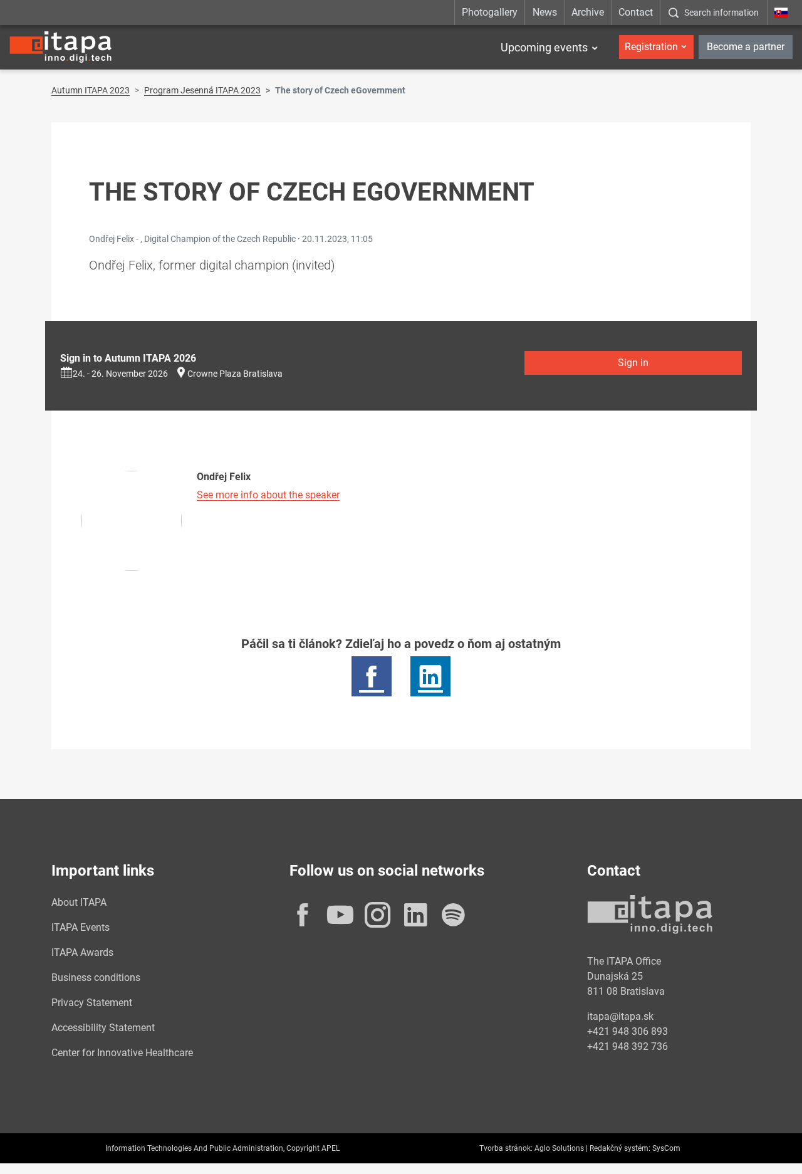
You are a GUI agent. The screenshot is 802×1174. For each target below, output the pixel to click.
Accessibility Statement (103, 1028)
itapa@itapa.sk (620, 1016)
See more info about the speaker (268, 495)
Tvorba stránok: (506, 1148)
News (545, 12)
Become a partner (745, 47)
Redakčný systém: (620, 1148)
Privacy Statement (91, 1003)
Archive (587, 12)
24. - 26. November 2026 (120, 374)
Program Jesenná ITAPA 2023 (202, 90)
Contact (635, 12)
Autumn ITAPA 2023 (90, 90)
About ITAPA (79, 902)
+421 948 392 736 (627, 1046)
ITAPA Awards (82, 952)
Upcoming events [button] (544, 47)
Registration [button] (651, 47)
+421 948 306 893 (627, 1031)
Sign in (633, 363)
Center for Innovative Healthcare (122, 1053)
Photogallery (490, 12)
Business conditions (95, 977)
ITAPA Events (80, 927)
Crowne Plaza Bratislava (235, 374)
